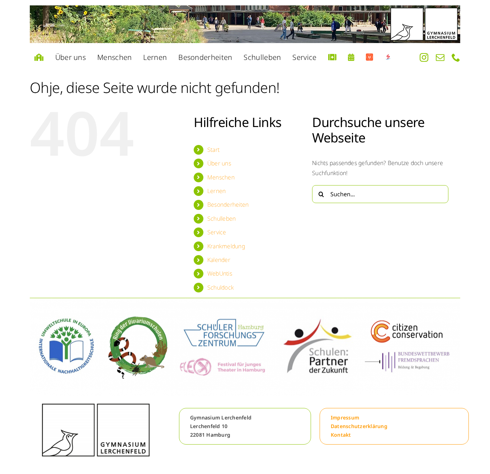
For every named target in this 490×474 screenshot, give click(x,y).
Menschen (221, 177)
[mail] (440, 57)
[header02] (245, 24)
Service (216, 232)
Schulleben (221, 218)
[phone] (456, 57)
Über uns (219, 163)
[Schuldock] (388, 57)
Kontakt (341, 434)
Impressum (345, 417)
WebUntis (219, 273)
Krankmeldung (226, 246)
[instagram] (424, 57)
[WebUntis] (369, 57)
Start (213, 150)
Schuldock (220, 287)
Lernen (216, 191)
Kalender (218, 260)
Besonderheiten (228, 204)
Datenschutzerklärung (359, 426)
